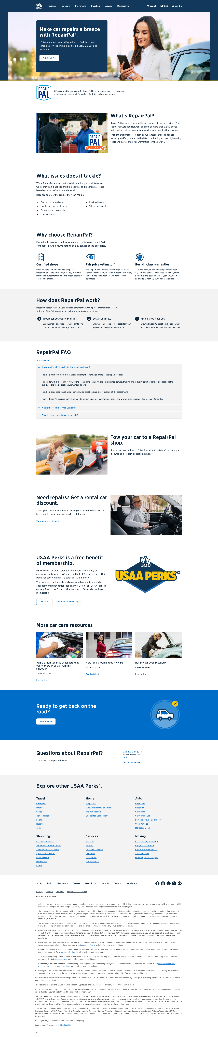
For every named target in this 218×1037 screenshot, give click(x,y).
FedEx (39, 866)
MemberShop (42, 857)
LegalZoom (91, 857)
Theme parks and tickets (47, 849)
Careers (76, 883)
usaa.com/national (45, 966)
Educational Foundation (77, 892)
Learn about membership (67, 601)
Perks (49, 883)
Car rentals (41, 804)
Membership (123, 6)
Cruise (39, 812)
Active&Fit (90, 853)
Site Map (49, 892)
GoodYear (140, 804)
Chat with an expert (133, 762)
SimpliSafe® (91, 804)
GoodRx (89, 845)
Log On (178, 6)
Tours (38, 828)
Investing (95, 6)
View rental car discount (47, 521)
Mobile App (132, 883)
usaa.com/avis (61, 959)
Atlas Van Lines (142, 853)
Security (105, 883)
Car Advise (140, 812)
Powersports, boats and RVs (148, 820)
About (39, 883)
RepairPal (139, 808)
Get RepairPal (51, 58)
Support (118, 883)
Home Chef (41, 861)
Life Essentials (92, 861)
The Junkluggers (93, 812)
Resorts (39, 824)
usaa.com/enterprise (166, 964)
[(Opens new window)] (157, 883)
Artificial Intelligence (66, 1025)
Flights (39, 820)
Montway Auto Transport (146, 857)
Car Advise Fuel (142, 816)
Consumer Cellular (94, 849)
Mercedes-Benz (142, 828)
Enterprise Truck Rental (146, 849)
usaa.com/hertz (88, 945)
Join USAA (45, 601)
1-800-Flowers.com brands (48, 845)
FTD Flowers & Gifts (45, 841)
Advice (108, 6)
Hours (125, 757)
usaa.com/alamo (63, 966)
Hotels (39, 808)
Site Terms (60, 892)
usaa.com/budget (68, 952)
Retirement (80, 6)
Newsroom (62, 883)
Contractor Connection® (97, 816)
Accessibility (90, 883)
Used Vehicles (141, 824)
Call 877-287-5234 (132, 751)
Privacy (39, 892)
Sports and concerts (45, 853)
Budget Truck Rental (144, 845)
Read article (43, 680)
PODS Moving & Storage (146, 841)
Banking (66, 6)
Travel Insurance (43, 816)
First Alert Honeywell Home (98, 808)
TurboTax (90, 841)
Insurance (51, 6)
